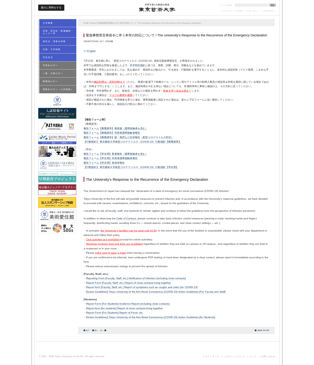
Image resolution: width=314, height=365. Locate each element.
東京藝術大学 (157, 7)
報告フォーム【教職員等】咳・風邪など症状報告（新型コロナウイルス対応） (129, 137)
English (91, 51)
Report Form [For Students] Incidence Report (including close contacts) (128, 303)
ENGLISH (227, 11)
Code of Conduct (126, 218)
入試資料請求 (268, 11)
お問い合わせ (253, 11)
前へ (96, 330)
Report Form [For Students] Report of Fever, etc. (115, 312)
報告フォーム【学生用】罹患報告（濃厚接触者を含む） (116, 154)
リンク (253, 356)
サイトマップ (212, 356)
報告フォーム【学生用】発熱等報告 (104, 162)
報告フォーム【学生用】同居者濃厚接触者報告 (111, 158)
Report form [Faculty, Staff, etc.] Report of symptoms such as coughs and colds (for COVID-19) (142, 287)
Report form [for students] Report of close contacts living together (124, 308)
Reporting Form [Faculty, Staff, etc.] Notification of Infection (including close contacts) (136, 278)
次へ (102, 330)
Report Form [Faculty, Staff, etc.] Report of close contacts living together (128, 283)
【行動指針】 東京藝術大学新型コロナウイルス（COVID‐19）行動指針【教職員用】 (132, 141)
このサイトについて (234, 356)
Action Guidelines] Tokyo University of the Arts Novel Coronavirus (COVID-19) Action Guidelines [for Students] (151, 317)
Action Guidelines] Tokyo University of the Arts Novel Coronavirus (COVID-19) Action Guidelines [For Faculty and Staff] (156, 291)
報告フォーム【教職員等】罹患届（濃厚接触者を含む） (116, 128)
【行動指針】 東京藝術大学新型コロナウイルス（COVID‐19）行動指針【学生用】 (131, 167)
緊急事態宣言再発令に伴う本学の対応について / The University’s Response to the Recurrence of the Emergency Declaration (149, 23)
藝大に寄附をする (51, 7)
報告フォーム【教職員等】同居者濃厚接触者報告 (112, 132)
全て (88, 330)
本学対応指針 (137, 65)
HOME (86, 23)
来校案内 (239, 11)
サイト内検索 (226, 5)
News (93, 23)
